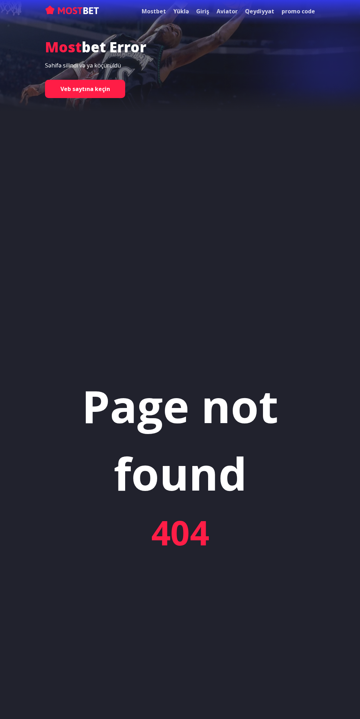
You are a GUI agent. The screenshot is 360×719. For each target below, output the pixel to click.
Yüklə (181, 11)
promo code (298, 11)
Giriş (202, 11)
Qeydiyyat (259, 11)
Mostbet (154, 11)
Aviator (227, 11)
